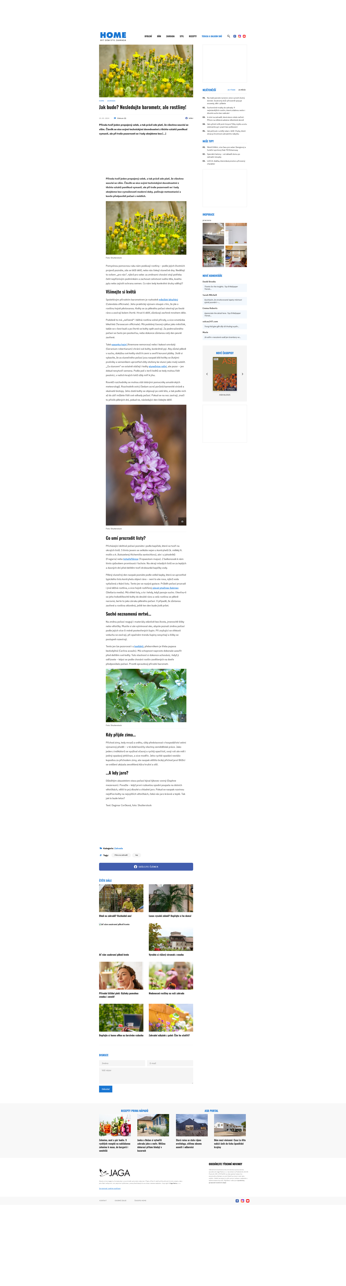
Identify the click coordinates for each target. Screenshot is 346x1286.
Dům (159, 36)
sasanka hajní (119, 344)
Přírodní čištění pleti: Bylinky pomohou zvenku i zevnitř (118, 994)
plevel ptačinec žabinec (165, 587)
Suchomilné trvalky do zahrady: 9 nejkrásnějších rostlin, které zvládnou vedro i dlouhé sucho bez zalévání (226, 110)
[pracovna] (213, 233)
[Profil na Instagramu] (239, 36)
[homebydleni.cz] (113, 36)
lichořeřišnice (130, 559)
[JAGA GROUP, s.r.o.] (114, 1173)
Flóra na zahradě (121, 855)
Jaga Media (173, 1183)
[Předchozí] (207, 374)
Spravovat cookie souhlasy (110, 1188)
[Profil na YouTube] (244, 36)
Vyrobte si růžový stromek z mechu (166, 954)
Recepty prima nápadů (134, 1111)
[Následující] (242, 374)
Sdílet (191, 118)
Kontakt (103, 1200)
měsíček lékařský (168, 299)
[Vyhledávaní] (228, 36)
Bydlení (148, 36)
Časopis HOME (140, 1200)
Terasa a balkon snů (212, 36)
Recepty (193, 36)
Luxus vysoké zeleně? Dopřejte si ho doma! (170, 916)
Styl (182, 36)
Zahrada (170, 36)
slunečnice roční (158, 366)
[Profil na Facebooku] (234, 36)
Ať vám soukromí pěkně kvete (114, 954)
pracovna (207, 220)
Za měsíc (242, 90)
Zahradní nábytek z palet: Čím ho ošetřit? (169, 1035)
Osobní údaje (120, 1200)
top (136, 855)
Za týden (231, 90)
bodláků (138, 646)
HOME (101, 101)
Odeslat (106, 1089)
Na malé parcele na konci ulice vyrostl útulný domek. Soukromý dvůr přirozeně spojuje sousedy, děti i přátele (226, 101)
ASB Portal (211, 1111)
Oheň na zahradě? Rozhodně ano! (115, 916)
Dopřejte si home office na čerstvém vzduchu (121, 1035)
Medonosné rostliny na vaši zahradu (166, 993)
